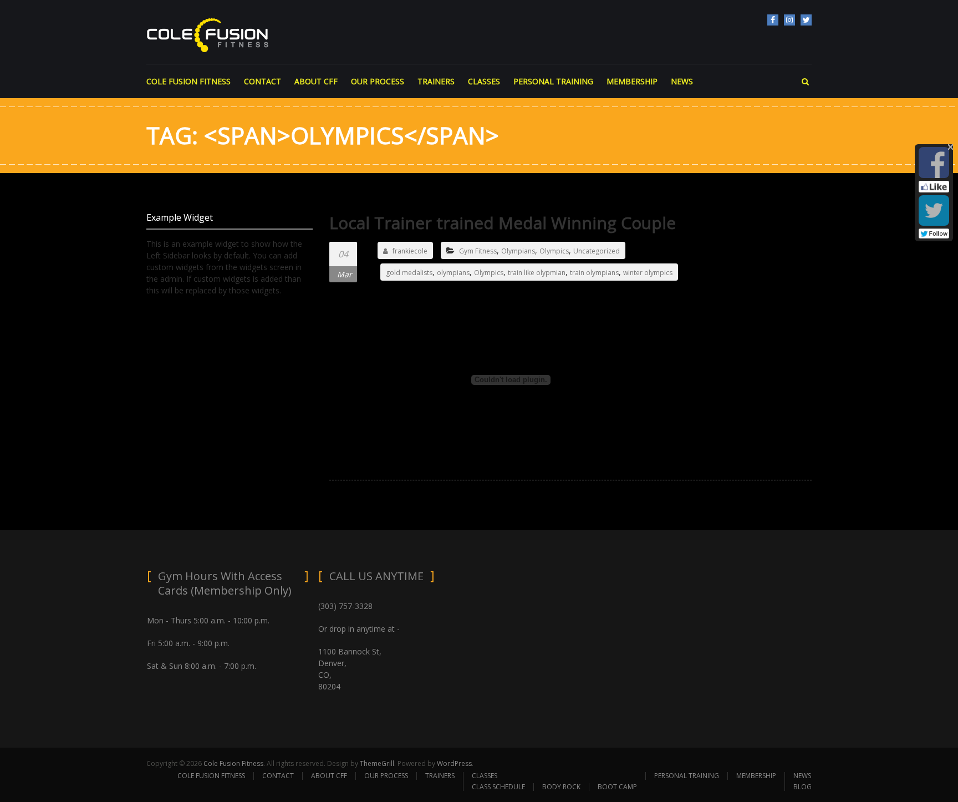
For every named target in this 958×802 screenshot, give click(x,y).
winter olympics (647, 272)
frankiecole (410, 251)
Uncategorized (596, 251)
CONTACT (262, 81)
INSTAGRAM (789, 20)
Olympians (518, 251)
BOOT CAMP (617, 786)
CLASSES (484, 81)
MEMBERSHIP (632, 81)
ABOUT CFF (316, 81)
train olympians (594, 272)
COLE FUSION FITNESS (188, 81)
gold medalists (409, 272)
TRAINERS (436, 81)
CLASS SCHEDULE (498, 786)
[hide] (951, 147)
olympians (453, 272)
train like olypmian (536, 272)
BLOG (802, 786)
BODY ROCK (561, 786)
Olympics (554, 251)
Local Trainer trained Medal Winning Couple (502, 222)
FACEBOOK (772, 20)
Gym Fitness (478, 251)
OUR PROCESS (377, 81)
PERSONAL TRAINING (553, 81)
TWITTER (806, 20)
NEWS (682, 81)
